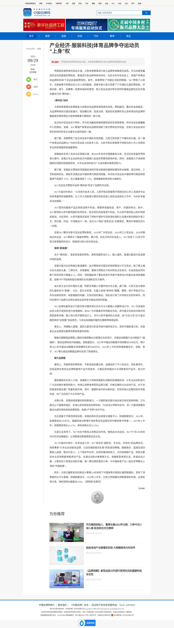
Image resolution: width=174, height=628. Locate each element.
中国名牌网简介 (47, 605)
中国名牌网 (30, 49)
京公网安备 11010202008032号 (123, 615)
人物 (66, 3)
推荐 (47, 36)
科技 (80, 3)
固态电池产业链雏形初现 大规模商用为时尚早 (110, 547)
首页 (31, 36)
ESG (113, 3)
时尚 (119, 3)
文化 (126, 3)
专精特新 (59, 3)
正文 (39, 49)
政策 (40, 3)
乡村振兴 (49, 3)
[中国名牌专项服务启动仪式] (87, 25)
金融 (73, 3)
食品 (106, 3)
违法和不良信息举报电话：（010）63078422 (113, 605)
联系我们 (62, 605)
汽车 (86, 3)
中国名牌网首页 (30, 3)
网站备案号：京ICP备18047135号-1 (78, 615)
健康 (93, 3)
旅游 (100, 3)
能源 (139, 3)
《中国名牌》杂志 (79, 605)
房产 (133, 3)
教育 (112, 36)
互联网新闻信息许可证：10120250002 (53, 615)
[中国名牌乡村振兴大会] (129, 25)
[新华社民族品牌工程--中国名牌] (44, 25)
